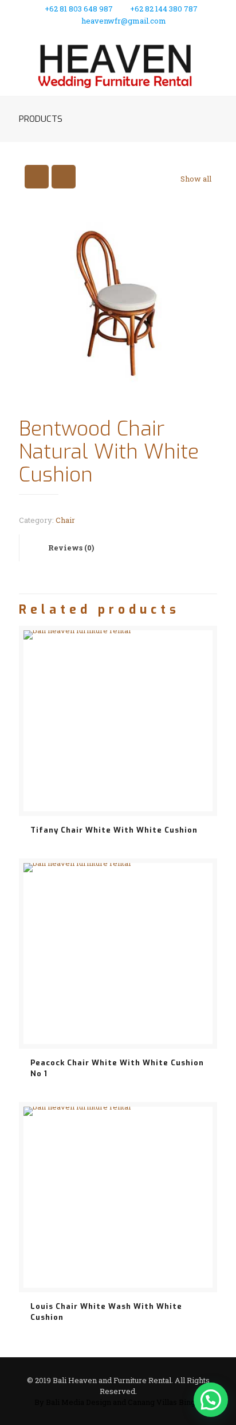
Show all (195, 179)
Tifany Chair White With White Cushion (114, 830)
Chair (65, 520)
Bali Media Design (78, 1402)
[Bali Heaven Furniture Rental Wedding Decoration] (118, 64)
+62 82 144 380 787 (164, 8)
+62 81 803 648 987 (79, 8)
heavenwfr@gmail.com (123, 21)
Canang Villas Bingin (165, 1402)
